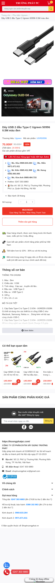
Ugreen (18, 138)
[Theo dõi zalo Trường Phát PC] (31, 427)
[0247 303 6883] (7, 572)
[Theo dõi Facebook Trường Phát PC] (24, 427)
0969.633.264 (21, 512)
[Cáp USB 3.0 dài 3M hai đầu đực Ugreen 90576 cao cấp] (32, 359)
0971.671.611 (21, 518)
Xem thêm (28, 330)
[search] (51, 8)
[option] (27, 49)
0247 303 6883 (26, 466)
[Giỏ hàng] (49, 3)
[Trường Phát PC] (27, 3)
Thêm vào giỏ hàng (27, 221)
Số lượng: (7, 202)
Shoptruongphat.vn (30, 525)
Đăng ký (48, 420)
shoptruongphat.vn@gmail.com (26, 471)
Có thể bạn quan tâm (14, 345)
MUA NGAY (27, 211)
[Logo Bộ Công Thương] (9, 476)
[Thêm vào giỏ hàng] (18, 381)
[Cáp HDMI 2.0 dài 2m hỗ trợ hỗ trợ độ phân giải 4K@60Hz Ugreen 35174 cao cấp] (12, 359)
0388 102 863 (32, 504)
